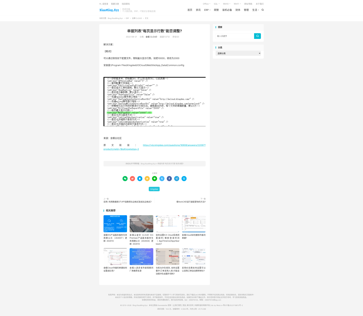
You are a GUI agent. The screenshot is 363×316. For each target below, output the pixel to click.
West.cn (219, 305)
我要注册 (115, 4)
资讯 (198, 10)
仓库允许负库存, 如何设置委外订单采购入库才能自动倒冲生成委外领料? (167, 270)
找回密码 (126, 4)
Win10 (226, 4)
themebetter (162, 305)
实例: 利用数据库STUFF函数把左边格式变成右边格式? (128, 201)
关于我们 (260, 4)
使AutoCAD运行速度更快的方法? (191, 201)
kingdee (154, 189)
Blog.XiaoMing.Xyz (109, 10)
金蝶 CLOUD (137, 18)
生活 (254, 10)
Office (206, 4)
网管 (216, 10)
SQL (216, 4)
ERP (206, 10)
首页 (189, 10)
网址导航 (248, 4)
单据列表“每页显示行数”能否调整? (154, 31)
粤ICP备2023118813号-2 (233, 305)
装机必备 (227, 10)
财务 (238, 10)
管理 (246, 10)
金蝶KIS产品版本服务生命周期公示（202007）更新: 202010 (115, 238)
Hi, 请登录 (103, 4)
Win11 (236, 4)
